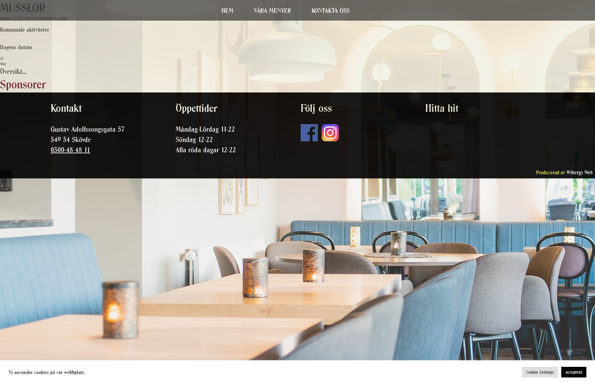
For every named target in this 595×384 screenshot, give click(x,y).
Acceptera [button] (573, 372)
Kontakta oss (330, 10)
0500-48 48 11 (70, 150)
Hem (227, 10)
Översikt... (13, 71)
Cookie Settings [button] (540, 372)
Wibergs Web (579, 172)
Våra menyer (272, 10)
